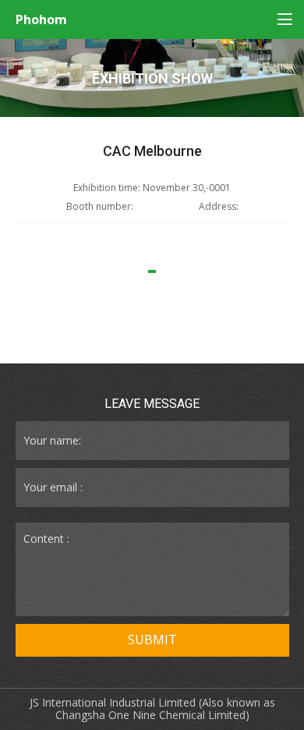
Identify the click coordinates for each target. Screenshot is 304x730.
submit (152, 639)
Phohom (41, 19)
